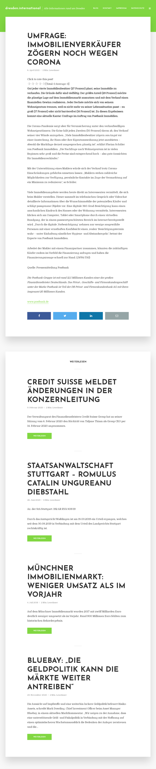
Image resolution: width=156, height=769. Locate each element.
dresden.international (23, 8)
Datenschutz (137, 8)
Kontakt (107, 8)
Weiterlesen (39, 436)
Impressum (121, 8)
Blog (95, 8)
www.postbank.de (38, 301)
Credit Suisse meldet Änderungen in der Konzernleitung (72, 391)
